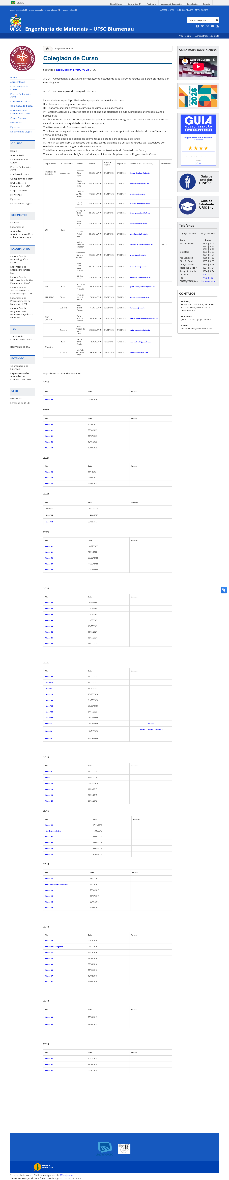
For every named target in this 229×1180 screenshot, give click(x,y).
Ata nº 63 (49, 424)
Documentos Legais (21, 131)
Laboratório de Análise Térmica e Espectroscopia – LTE (21, 290)
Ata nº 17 (49, 878)
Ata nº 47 (49, 602)
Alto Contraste (185, 10)
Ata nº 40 (49, 643)
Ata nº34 (49, 706)
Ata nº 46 (49, 608)
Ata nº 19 (49, 848)
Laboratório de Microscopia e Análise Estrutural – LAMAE (21, 280)
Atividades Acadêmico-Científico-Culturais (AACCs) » (21, 234)
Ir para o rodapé (69, 10)
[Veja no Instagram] (212, 26)
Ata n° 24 (49, 795)
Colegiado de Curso (21, 106)
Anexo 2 (151, 729)
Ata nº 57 (49, 478)
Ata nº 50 (49, 558)
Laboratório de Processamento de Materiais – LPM (20, 300)
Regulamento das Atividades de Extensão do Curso (20, 376)
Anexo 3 (159, 729)
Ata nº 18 (49, 854)
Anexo (151, 723)
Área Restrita (185, 35)
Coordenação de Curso (19, 88)
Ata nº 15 (49, 896)
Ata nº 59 (49, 448)
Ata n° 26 (49, 783)
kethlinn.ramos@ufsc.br (140, 277)
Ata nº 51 (49, 552)
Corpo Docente (18, 118)
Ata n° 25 (49, 789)
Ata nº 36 (49, 694)
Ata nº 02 (49, 1064)
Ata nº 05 (49, 1017)
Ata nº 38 (49, 682)
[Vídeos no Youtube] (207, 26)
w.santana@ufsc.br (138, 255)
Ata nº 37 (49, 688)
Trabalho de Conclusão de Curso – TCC (22, 339)
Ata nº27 (48, 777)
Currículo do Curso (20, 101)
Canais (206, 4)
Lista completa (208, 281)
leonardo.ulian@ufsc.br (140, 173)
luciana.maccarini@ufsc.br (141, 244)
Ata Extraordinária (53, 831)
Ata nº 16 (49, 890)
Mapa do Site (201, 10)
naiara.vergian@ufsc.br (140, 330)
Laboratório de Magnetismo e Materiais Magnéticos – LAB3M (21, 313)
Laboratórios (17, 226)
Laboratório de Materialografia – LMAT (19, 259)
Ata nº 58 (49, 472)
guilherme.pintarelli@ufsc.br (142, 286)
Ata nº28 (48, 771)
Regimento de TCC (20, 346)
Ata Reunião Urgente (54, 946)
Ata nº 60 (49, 442)
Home (13, 77)
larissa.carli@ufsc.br (138, 223)
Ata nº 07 (49, 976)
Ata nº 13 (49, 908)
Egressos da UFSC (20, 402)
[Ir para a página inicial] (46, 48)
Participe (151, 4)
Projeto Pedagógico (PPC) (20, 95)
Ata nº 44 (49, 620)
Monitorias (16, 122)
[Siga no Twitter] (202, 26)
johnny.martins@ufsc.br (140, 213)
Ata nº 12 (49, 941)
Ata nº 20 (49, 842)
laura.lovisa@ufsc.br (138, 267)
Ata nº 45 (49, 614)
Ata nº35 (49, 700)
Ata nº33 (49, 712)
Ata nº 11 (49, 952)
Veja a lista (208, 274)
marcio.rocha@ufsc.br (139, 183)
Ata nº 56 (49, 483)
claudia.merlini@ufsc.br (140, 203)
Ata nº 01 (49, 1070)
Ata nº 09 (49, 964)
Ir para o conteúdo (18, 10)
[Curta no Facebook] (197, 26)
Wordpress (66, 1175)
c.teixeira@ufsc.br (137, 194)
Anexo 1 (143, 729)
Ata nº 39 (49, 676)
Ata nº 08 (49, 970)
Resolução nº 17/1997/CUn (72, 69)
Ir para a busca (52, 10)
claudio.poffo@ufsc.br (139, 234)
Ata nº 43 (49, 626)
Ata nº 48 (49, 569)
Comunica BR (134, 4)
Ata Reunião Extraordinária (56, 884)
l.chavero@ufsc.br (137, 308)
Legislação (192, 4)
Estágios (14, 222)
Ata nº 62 (49, 430)
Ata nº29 (48, 738)
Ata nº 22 (49, 825)
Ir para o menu (36, 10)
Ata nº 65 (49, 399)
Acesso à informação (171, 4)
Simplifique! (116, 4)
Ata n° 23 (49, 801)
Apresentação (17, 81)
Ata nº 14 (49, 902)
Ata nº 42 (49, 632)
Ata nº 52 (49, 546)
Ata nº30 (48, 731)
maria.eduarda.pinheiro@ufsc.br (144, 318)
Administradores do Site (207, 35)
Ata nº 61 (49, 436)
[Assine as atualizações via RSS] (217, 26)
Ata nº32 (49, 718)
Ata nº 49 (49, 564)
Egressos (15, 127)
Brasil (20, 2)
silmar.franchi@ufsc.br (140, 297)
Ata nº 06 (49, 982)
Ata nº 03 (49, 1058)
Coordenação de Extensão (19, 367)
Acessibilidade (167, 10)
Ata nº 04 (49, 1024)
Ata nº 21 (49, 837)
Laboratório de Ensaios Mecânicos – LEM (21, 269)
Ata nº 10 (49, 958)
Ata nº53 (49, 522)
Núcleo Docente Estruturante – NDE (20, 112)
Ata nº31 (48, 723)
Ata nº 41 (49, 638)
